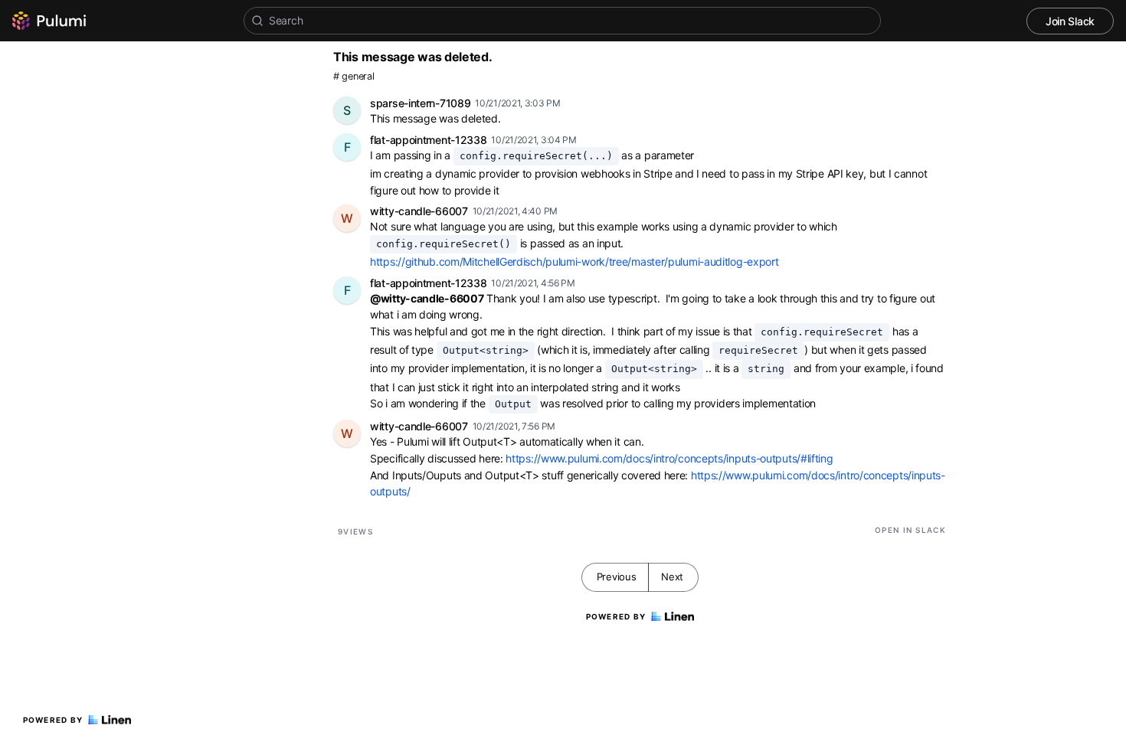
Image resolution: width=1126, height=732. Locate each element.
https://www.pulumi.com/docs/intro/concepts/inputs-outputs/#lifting (669, 458)
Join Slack (1070, 21)
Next (672, 576)
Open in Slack (910, 529)
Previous (617, 576)
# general (353, 76)
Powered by (53, 719)
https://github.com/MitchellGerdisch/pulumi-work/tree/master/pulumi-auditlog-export (574, 261)
